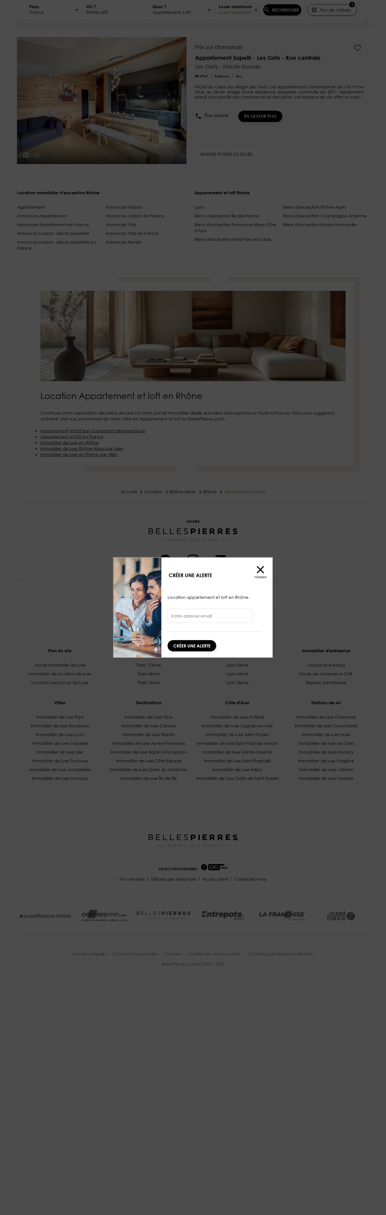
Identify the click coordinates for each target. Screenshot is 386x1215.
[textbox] (210, 618)
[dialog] (193, 608)
